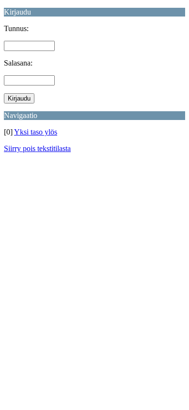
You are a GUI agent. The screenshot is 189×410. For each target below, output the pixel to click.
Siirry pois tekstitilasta (37, 148)
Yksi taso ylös (35, 132)
